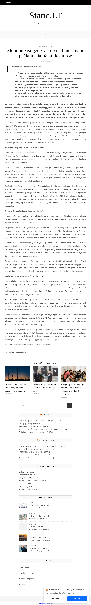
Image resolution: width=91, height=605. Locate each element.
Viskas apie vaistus (26, 472)
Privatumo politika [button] (66, 593)
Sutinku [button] (77, 598)
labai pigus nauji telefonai (29, 423)
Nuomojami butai (47, 440)
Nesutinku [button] (55, 598)
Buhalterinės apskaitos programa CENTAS (36, 432)
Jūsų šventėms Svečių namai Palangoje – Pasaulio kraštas (42, 446)
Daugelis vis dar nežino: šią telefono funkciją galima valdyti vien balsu (39, 549)
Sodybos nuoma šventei (29, 477)
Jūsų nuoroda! (28, 489)
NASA (39, 318)
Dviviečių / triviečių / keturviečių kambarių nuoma (39, 455)
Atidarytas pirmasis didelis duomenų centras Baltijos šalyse (45, 387)
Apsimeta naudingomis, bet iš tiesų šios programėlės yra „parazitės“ (39, 517)
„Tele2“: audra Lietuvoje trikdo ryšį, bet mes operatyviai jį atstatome (16, 387)
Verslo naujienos (25, 486)
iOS (16, 156)
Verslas (22, 584)
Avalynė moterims (26, 483)
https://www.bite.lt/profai (49, 339)
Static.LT (45, 15)
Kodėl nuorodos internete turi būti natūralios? (39, 506)
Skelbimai (46, 415)
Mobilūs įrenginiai (26, 578)
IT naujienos (45, 46)
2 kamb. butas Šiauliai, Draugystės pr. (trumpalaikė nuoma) (43, 429)
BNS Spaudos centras (20, 352)
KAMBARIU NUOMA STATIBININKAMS (34, 452)
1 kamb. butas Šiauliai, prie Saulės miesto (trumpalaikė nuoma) (44, 458)
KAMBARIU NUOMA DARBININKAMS (34, 426)
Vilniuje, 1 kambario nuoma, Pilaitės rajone (36, 449)
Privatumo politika (45, 603)
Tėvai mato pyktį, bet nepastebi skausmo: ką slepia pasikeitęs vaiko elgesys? (39, 528)
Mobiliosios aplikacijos (28, 573)
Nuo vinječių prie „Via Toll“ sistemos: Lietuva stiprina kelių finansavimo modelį (39, 539)
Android (9, 156)
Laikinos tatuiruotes (27, 474)
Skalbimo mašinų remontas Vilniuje (33, 480)
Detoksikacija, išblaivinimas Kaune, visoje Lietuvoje (40, 420)
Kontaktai (9, 2)
